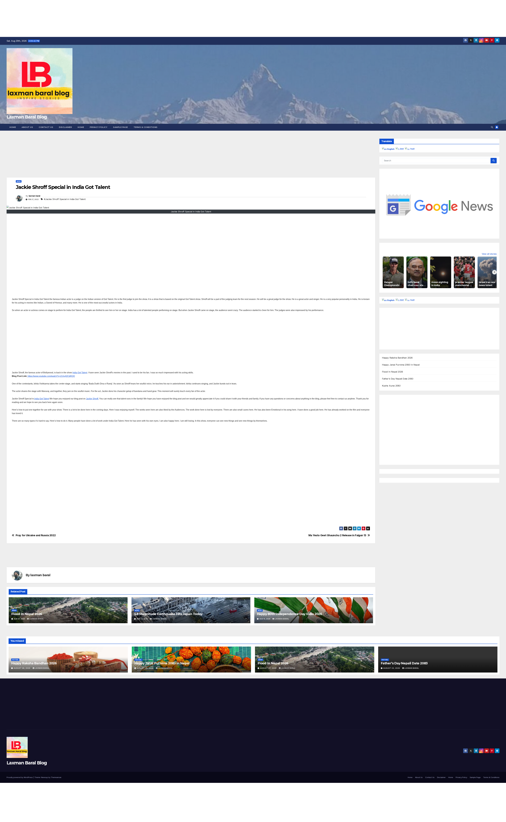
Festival (15, 660)
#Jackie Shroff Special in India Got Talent (65, 199)
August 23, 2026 (391, 668)
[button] (492, 127)
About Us (27, 127)
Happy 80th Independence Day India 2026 (289, 614)
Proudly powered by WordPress (20, 777)
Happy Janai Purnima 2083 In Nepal (401, 364)
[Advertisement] (79, 18)
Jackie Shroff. (92, 399)
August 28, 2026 (22, 668)
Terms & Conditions (145, 127)
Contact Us (46, 127)
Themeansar (56, 777)
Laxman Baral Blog (27, 117)
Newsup (44, 777)
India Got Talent (79, 372)
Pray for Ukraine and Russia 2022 (36, 535)
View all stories (489, 254)
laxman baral (34, 196)
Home (12, 127)
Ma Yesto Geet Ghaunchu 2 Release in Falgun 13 (337, 535)
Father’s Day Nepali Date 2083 (397, 378)
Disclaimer (65, 127)
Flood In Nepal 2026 (26, 614)
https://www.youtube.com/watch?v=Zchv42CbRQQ (51, 376)
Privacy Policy (98, 127)
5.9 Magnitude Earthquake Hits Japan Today (168, 614)
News (19, 181)
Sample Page (120, 127)
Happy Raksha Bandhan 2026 (397, 357)
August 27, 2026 (268, 668)
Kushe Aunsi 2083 (391, 385)
